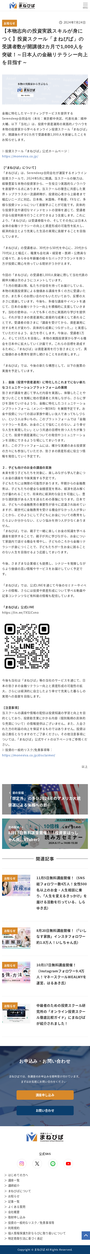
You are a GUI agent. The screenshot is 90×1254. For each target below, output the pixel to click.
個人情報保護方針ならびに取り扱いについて (37, 1233)
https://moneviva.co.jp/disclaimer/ (28, 755)
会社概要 (14, 1212)
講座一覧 (14, 1180)
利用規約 (14, 1228)
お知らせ (9, 23)
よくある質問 (17, 1207)
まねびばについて (19, 1191)
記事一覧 (14, 1201)
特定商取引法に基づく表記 (25, 1238)
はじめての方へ (18, 1175)
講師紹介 (14, 1185)
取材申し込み (17, 1217)
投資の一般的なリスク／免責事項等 (31, 1223)
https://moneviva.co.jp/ (20, 156)
